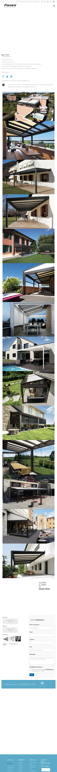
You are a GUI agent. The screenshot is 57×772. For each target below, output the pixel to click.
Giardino (21, 767)
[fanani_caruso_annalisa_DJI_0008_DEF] (29, 106)
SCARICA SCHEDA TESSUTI (10, 629)
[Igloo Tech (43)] (29, 560)
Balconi (20, 769)
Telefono (32, 639)
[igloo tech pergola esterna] (29, 422)
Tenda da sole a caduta (10, 768)
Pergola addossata (9, 763)
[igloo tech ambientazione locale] (29, 526)
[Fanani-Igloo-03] (29, 245)
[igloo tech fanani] (29, 353)
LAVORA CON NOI (20, 1)
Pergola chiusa (10, 765)
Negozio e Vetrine (21, 763)
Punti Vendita (33, 762)
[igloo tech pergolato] (29, 457)
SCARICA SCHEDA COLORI (10, 621)
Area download (32, 765)
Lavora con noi (32, 768)
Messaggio (32, 654)
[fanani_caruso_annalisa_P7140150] (29, 282)
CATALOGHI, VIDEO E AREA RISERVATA (32, 1)
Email (31, 632)
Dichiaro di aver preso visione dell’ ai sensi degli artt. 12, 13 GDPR (43, 670)
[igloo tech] (29, 388)
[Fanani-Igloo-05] (29, 491)
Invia (32, 674)
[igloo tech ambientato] (29, 176)
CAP (31, 646)
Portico (20, 771)
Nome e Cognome (35, 624)
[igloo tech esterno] (29, 211)
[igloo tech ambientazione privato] (29, 319)
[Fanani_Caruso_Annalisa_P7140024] (29, 140)
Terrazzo (21, 765)
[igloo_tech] (28, 33)
